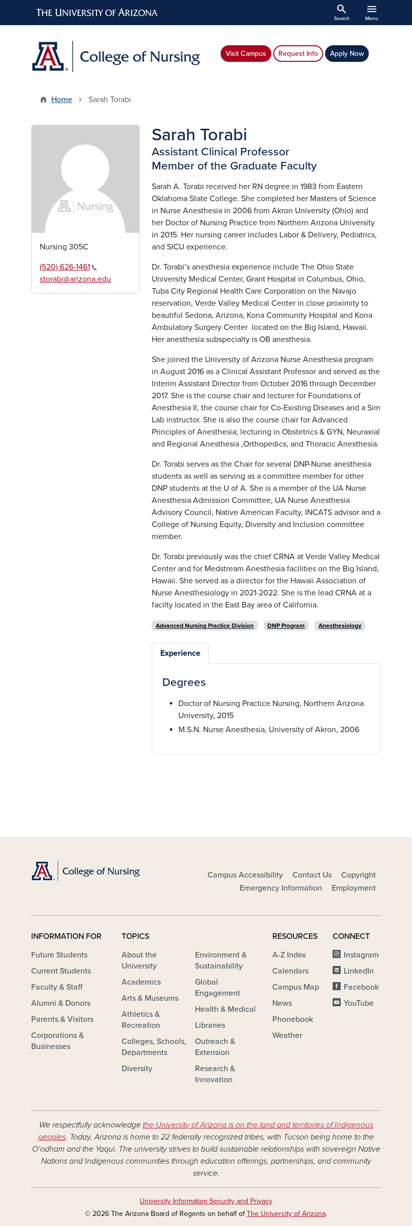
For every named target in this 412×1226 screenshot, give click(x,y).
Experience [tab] (180, 653)
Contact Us (312, 875)
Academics (141, 982)
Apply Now (347, 53)
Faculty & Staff (56, 987)
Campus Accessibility (245, 875)
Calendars (290, 971)
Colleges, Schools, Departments (154, 1047)
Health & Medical (225, 1009)
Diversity (137, 1069)
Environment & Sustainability (221, 960)
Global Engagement (217, 987)
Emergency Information (281, 888)
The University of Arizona (286, 1213)
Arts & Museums (150, 998)
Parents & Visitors (62, 1019)
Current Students (61, 971)
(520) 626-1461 (65, 267)
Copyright (358, 875)
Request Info (298, 53)
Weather (287, 1035)
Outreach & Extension (215, 1047)
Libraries (210, 1025)
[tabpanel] (266, 706)
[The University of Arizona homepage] (97, 12)
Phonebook (292, 1019)
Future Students (59, 955)
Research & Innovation (215, 1074)
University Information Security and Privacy (206, 1201)
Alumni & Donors (60, 1003)
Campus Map (295, 987)
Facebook (361, 987)
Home (61, 100)
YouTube (359, 1003)
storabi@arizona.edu (75, 279)
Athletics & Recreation (141, 1019)
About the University (139, 960)
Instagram (361, 955)
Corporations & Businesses (57, 1041)
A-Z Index (289, 955)
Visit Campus (246, 53)
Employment (354, 888)
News (282, 1003)
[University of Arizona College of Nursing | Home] (115, 56)
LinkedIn (359, 971)
